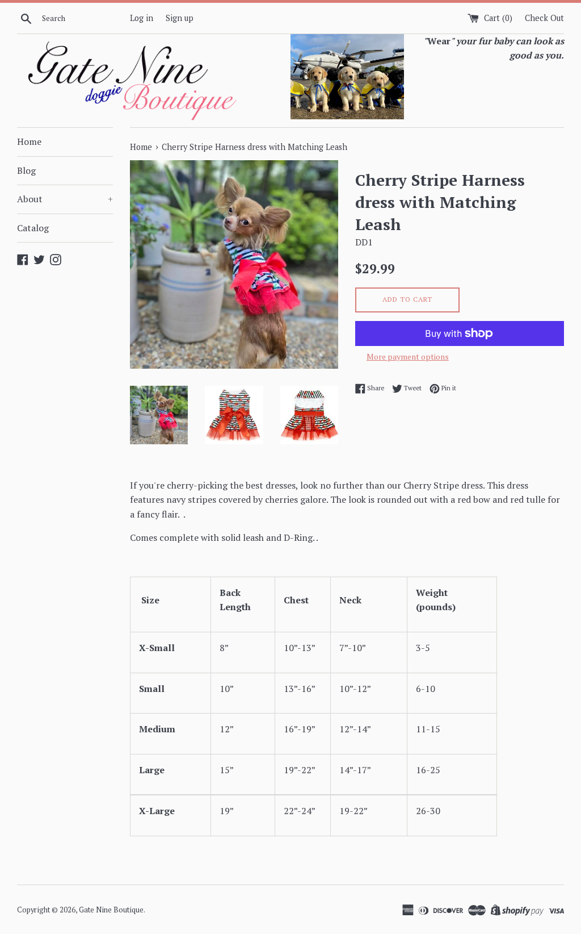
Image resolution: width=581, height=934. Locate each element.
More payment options (408, 356)
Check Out (544, 17)
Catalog (33, 228)
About (65, 199)
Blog (26, 170)
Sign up (179, 17)
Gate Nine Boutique (111, 910)
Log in (141, 17)
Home (29, 141)
